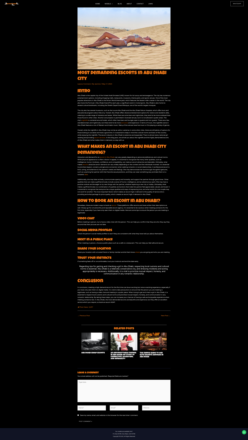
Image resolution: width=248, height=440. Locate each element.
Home (97, 4)
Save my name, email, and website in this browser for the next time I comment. (109, 415)
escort (113, 205)
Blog (120, 4)
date (86, 174)
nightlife (85, 120)
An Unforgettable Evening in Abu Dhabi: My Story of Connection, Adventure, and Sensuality (123, 356)
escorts (85, 165)
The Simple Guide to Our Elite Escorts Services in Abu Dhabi (151, 355)
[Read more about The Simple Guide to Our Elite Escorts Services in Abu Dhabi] (153, 341)
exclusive (124, 123)
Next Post (165, 316)
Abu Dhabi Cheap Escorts (93, 353)
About (129, 4)
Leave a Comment (84, 84)
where (137, 252)
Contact (140, 4)
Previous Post (84, 316)
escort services (99, 138)
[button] (112, 3)
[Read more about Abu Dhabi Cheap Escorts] (94, 341)
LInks (150, 4)
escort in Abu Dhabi (107, 157)
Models (108, 4)
